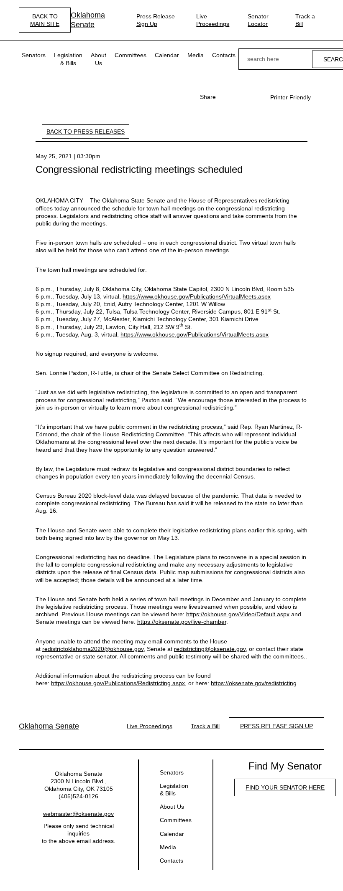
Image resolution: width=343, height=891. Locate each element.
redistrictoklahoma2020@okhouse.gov (92, 648)
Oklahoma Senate (88, 20)
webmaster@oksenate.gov (78, 813)
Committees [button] (130, 55)
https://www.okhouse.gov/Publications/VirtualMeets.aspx (197, 296)
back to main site (44, 20)
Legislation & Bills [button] (68, 59)
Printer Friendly (290, 97)
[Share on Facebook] (226, 97)
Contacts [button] (223, 55)
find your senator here (285, 787)
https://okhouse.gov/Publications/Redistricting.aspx (118, 683)
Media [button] (195, 55)
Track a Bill (305, 20)
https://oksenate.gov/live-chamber (181, 621)
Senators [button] (34, 55)
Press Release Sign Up (155, 20)
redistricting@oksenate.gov (210, 648)
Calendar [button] (167, 55)
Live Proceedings (212, 20)
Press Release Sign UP (276, 726)
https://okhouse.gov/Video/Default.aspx (237, 614)
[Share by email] (253, 97)
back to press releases (85, 131)
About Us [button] (98, 59)
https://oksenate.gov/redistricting (254, 683)
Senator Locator (258, 20)
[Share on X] (240, 97)
